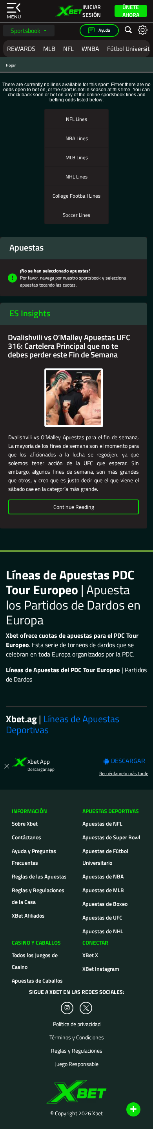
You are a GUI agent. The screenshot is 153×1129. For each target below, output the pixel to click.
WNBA (90, 48)
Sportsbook (26, 30)
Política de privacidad (76, 1024)
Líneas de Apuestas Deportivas (62, 724)
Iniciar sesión (91, 10)
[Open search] (128, 30)
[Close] (6, 765)
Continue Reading (73, 507)
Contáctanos (26, 837)
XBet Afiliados (28, 915)
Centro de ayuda (124, 1110)
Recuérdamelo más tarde (123, 773)
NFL (68, 48)
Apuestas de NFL (102, 823)
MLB (49, 48)
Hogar (11, 65)
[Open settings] (143, 29)
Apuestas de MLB (103, 890)
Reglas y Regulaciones (76, 1050)
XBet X (90, 955)
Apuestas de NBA (103, 876)
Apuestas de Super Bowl (111, 837)
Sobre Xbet (25, 823)
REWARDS (21, 48)
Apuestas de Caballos (37, 980)
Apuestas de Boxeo (105, 904)
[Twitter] (86, 1008)
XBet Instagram (100, 969)
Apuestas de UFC (102, 917)
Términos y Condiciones (76, 1037)
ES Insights (29, 313)
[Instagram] (67, 1008)
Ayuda (104, 30)
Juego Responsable (76, 1064)
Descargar (127, 760)
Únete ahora (130, 11)
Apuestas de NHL (102, 931)
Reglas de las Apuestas (39, 876)
